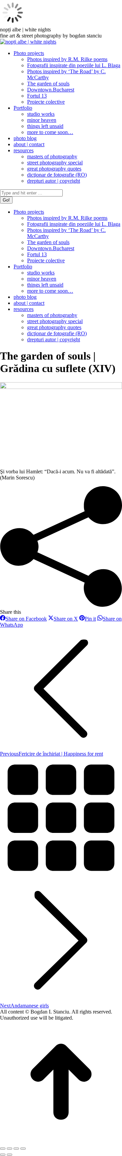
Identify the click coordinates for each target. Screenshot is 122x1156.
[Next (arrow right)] (9, 1155)
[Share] (9, 1149)
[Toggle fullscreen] (16, 1149)
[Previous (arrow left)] (2, 1155)
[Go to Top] (61, 1141)
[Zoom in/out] (23, 1149)
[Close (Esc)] (2, 1149)
